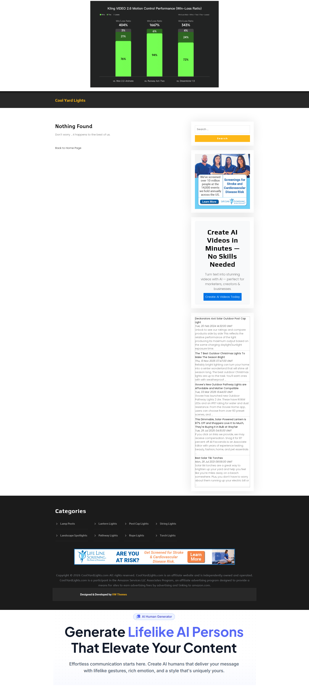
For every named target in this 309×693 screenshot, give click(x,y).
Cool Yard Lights (70, 100)
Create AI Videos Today (222, 297)
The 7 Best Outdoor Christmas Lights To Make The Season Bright (220, 355)
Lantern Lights (108, 523)
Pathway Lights (108, 535)
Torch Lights (168, 535)
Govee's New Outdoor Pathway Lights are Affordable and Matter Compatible (220, 386)
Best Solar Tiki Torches (209, 458)
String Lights (168, 523)
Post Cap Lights (139, 523)
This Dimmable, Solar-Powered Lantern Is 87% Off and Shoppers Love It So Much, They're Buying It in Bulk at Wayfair (220, 423)
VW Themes (119, 594)
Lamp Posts (67, 523)
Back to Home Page (68, 148)
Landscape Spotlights (73, 535)
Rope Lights (136, 535)
